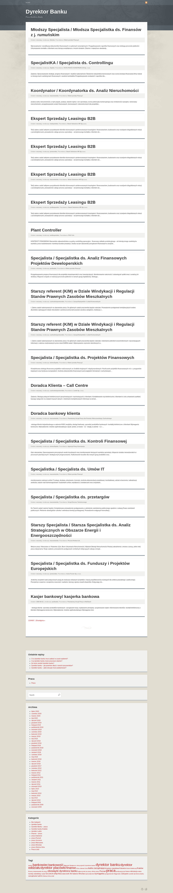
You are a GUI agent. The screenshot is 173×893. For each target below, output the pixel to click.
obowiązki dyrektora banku (63, 871)
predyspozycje (120, 871)
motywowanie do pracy (40, 871)
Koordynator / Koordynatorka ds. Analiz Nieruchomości (85, 90)
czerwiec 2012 (36, 768)
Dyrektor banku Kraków (39, 829)
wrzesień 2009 (36, 807)
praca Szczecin (36, 840)
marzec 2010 (35, 795)
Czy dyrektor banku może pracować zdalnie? (46, 661)
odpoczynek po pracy (84, 871)
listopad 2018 (36, 745)
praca (111, 871)
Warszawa (62, 874)
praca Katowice (36, 836)
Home (28, 2)
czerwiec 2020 (36, 714)
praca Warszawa (37, 843)
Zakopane (124, 874)
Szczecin (49, 874)
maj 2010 (34, 791)
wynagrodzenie (109, 874)
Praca (33, 683)
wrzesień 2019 (36, 729)
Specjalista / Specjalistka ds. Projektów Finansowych (82, 357)
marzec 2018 (35, 761)
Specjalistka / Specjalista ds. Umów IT (67, 469)
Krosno (30, 871)
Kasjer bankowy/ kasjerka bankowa (65, 596)
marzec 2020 (35, 716)
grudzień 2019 (36, 723)
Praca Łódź (35, 849)
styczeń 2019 (36, 741)
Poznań (103, 871)
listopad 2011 (36, 775)
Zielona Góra (47, 876)
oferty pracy (95, 871)
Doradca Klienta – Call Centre (59, 385)
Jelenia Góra (84, 868)
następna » (41, 620)
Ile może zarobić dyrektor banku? (42, 663)
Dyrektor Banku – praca (39, 827)
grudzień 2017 (36, 766)
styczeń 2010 (36, 800)
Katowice (122, 868)
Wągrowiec (117, 874)
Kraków (140, 868)
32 (36, 620)
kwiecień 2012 (36, 770)
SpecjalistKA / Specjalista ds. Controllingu (72, 62)
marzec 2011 (35, 782)
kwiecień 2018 (36, 759)
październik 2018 (37, 748)
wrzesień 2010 (36, 786)
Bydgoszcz (73, 865)
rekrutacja (133, 871)
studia (43, 874)
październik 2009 (37, 805)
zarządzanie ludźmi (35, 876)
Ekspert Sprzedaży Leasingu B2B (63, 118)
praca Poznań (36, 838)
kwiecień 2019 (36, 734)
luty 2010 (34, 798)
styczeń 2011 (35, 784)
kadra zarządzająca (97, 868)
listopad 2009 (36, 802)
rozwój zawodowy (34, 874)
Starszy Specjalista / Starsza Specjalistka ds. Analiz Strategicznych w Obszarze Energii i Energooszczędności (81, 530)
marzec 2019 (35, 736)
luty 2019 (34, 739)
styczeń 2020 (36, 720)
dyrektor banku (36, 824)
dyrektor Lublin (36, 831)
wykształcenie (89, 874)
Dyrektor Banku (46, 11)
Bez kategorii (35, 822)
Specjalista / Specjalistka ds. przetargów (70, 497)
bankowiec (40, 865)
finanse (71, 867)
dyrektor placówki (53, 868)
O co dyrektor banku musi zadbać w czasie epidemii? (49, 659)
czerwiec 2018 (36, 755)
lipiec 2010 (35, 789)
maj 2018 (34, 757)
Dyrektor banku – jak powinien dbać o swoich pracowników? (52, 665)
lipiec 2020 (35, 711)
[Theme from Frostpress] (146, 889)
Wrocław (82, 874)
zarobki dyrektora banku (136, 874)
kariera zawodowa (112, 868)
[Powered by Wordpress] (142, 889)
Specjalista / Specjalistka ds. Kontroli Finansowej (79, 441)
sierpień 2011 (36, 780)
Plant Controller (46, 230)
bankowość (55, 865)
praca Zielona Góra (38, 847)
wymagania (99, 874)
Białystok (66, 865)
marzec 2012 (35, 773)
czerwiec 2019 (36, 732)
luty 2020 (34, 718)
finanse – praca (36, 833)
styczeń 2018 (36, 764)
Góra (77, 868)
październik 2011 (37, 777)
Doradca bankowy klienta (55, 413)
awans (30, 865)
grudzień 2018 (36, 743)
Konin (128, 868)
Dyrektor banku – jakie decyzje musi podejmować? (48, 668)
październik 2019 (37, 727)
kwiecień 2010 (36, 793)
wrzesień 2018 (36, 750)
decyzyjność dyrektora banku (86, 865)
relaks (140, 871)
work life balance (72, 874)
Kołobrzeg (133, 868)
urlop (56, 874)
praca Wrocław (36, 845)
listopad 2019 (36, 725)
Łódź (52, 876)
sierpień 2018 (36, 752)
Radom (127, 871)
